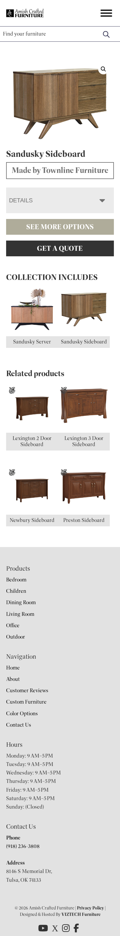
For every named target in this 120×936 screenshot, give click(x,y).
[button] (103, 69)
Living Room (20, 614)
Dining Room (21, 602)
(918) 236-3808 (23, 846)
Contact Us (18, 725)
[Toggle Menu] (106, 13)
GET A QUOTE (60, 248)
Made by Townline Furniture (60, 170)
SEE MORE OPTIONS (60, 226)
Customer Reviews (27, 690)
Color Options (22, 713)
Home (13, 668)
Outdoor (15, 637)
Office (13, 625)
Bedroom (16, 579)
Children (16, 591)
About (13, 679)
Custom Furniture (26, 702)
